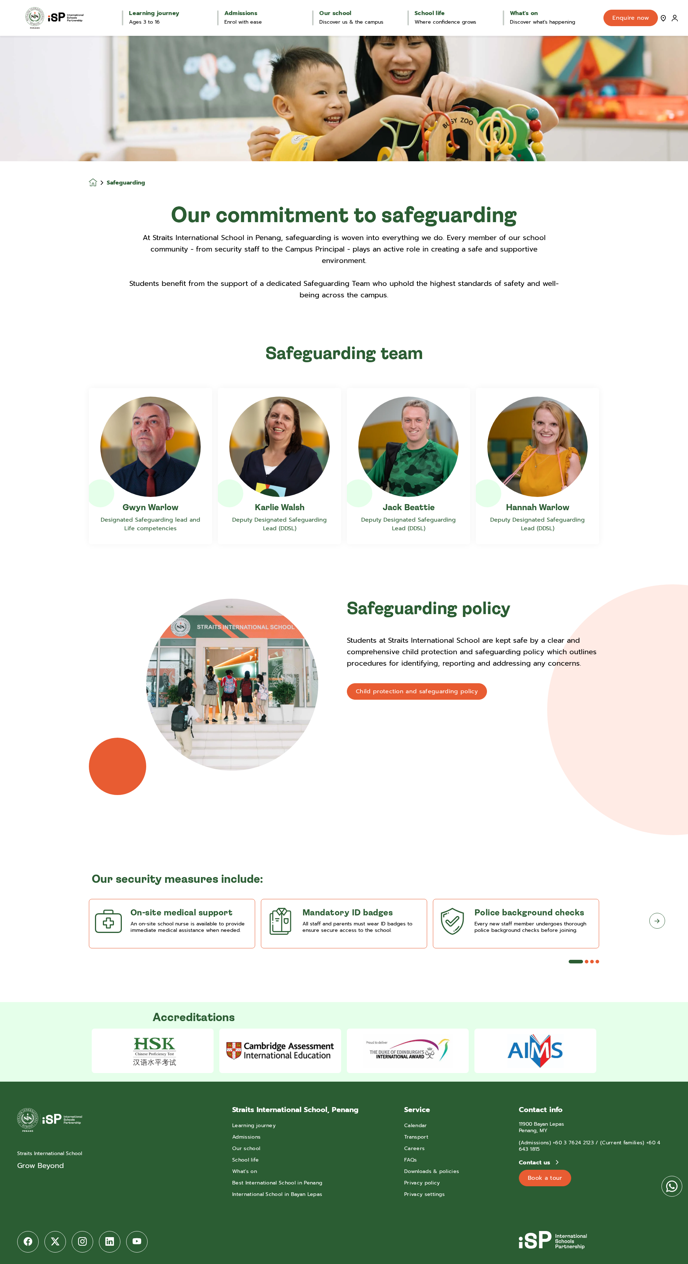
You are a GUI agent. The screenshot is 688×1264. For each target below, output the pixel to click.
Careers (414, 1148)
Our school (246, 1148)
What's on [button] (524, 13)
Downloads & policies (431, 1171)
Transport (416, 1137)
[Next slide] (657, 921)
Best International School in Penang (277, 1183)
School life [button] (430, 13)
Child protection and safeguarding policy (417, 691)
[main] (344, 650)
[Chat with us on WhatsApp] (671, 1186)
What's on (244, 1171)
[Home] (54, 18)
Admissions (246, 1137)
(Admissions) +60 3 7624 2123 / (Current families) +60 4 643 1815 (589, 1146)
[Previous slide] (31, 921)
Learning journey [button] (154, 13)
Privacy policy (422, 1183)
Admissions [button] (240, 13)
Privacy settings (424, 1194)
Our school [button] (335, 13)
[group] (153, 1051)
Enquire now (630, 18)
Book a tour (545, 1178)
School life (245, 1160)
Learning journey (254, 1125)
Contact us (535, 1162)
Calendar (415, 1125)
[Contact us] (663, 18)
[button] (576, 961)
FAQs (410, 1160)
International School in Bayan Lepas (277, 1194)
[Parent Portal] (675, 18)
